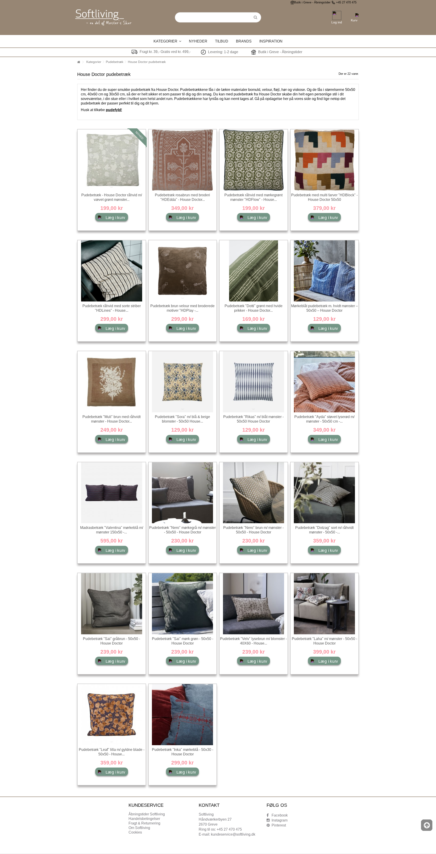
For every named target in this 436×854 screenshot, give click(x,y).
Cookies (135, 832)
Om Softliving (139, 828)
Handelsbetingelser (144, 819)
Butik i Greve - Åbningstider (312, 2)
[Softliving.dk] (103, 16)
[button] (167, 41)
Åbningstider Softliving (147, 814)
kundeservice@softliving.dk (233, 834)
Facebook (280, 815)
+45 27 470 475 (346, 2)
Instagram (279, 820)
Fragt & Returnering (144, 823)
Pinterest (279, 825)
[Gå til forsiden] (78, 62)
